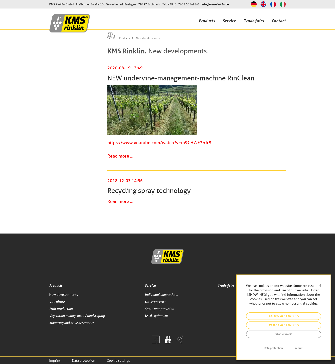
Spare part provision (159, 309)
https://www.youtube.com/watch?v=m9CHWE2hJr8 (159, 142)
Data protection (83, 360)
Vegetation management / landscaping (77, 316)
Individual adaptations (161, 294)
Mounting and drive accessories (71, 323)
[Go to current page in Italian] (283, 4)
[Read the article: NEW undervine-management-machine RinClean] (152, 134)
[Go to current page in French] (273, 4)
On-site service (155, 302)
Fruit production (61, 309)
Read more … (120, 156)
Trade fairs (254, 20)
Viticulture (57, 302)
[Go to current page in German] (254, 4)
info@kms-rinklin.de (215, 4)
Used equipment (156, 316)
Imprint (54, 360)
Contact (278, 20)
